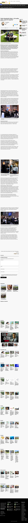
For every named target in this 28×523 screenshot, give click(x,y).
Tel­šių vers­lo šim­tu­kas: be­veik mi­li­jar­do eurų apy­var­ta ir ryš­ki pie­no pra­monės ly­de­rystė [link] (12, 413)
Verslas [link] (2, 405)
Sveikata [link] (2, 435)
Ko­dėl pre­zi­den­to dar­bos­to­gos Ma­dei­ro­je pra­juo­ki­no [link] (17, 384)
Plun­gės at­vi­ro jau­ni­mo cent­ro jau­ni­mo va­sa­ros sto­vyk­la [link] (7, 457)
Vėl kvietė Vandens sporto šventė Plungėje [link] (16, 427)
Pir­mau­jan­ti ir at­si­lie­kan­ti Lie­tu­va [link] (12, 384)
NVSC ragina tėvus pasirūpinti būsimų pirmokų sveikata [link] (12, 442)
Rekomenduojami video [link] (4, 331)
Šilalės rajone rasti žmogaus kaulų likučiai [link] (16, 370)
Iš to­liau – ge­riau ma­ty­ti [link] (2, 426)
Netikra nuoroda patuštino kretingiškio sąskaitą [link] (2, 370)
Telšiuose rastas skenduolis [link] (12, 369)
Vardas (1, 266)
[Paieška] (27, 3)
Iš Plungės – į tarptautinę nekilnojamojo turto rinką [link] (6, 413)
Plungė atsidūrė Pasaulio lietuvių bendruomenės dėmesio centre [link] (17, 491)
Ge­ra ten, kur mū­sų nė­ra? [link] (17, 356)
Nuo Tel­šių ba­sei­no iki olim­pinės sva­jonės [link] (7, 427)
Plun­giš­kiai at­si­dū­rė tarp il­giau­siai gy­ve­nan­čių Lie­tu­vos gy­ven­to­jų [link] (2, 442)
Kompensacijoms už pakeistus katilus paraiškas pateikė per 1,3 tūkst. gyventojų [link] (12, 491)
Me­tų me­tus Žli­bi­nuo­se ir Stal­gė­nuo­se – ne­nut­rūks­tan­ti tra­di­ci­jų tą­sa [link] (2, 457)
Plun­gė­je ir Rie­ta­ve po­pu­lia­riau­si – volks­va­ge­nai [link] (2, 491)
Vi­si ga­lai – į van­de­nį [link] (7, 356)
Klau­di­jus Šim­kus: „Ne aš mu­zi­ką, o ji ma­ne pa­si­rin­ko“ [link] (17, 397)
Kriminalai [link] (2, 363)
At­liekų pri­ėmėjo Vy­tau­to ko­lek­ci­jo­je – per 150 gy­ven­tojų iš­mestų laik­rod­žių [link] (12, 398)
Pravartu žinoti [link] (23, 517)
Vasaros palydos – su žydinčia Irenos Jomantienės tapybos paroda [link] (7, 477)
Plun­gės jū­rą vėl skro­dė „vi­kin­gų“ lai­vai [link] (12, 427)
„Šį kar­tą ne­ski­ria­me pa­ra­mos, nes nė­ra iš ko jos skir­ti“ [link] (7, 327)
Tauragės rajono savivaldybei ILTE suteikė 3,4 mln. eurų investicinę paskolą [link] (17, 413)
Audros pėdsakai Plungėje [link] (2, 326)
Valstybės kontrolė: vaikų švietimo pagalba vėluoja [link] (17, 327)
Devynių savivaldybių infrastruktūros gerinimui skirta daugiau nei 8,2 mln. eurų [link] (11, 328)
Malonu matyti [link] (23, 513)
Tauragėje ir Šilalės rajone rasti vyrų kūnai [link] (7, 370)
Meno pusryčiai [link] (3, 470)
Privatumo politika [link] (3, 515)
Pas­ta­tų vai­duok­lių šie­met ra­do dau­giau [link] (12, 356)
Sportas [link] (2, 420)
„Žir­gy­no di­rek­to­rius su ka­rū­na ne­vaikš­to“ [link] (7, 397)
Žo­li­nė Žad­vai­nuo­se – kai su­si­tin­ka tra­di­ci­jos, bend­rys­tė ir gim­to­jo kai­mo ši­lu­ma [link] (12, 458)
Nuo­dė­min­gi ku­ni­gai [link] (7, 384)
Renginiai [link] (2, 449)
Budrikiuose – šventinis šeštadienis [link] (16, 442)
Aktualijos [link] (9, 502)
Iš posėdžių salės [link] (3, 349)
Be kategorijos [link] (23, 506)
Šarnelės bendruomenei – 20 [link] (7, 491)
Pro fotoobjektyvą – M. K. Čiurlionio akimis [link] (17, 477)
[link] (1, 4)
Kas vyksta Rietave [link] (24, 510)
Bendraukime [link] (3, 508)
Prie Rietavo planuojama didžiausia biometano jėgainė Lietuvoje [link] (2, 413)
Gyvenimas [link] (2, 390)
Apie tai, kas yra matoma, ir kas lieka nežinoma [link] (11, 477)
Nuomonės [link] (2, 377)
